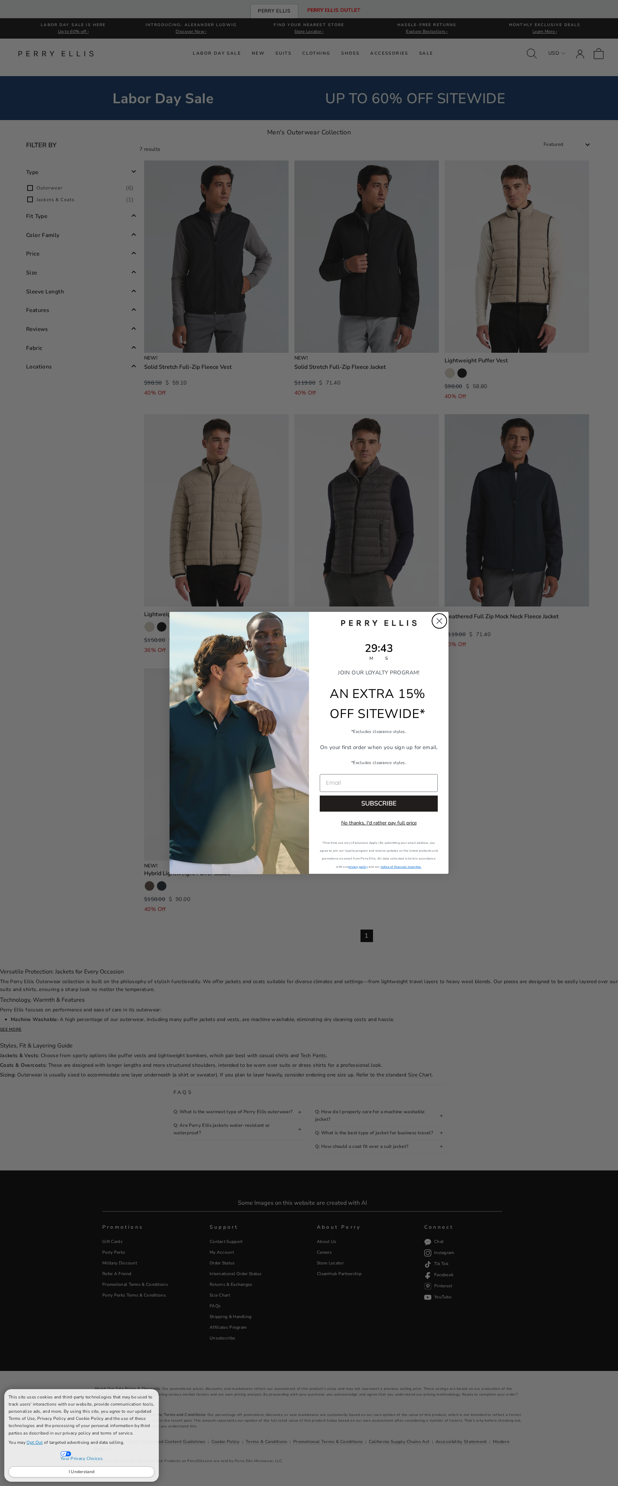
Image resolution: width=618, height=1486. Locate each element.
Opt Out (34, 1442)
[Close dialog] (439, 621)
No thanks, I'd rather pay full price (379, 823)
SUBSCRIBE (379, 803)
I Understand (82, 1472)
